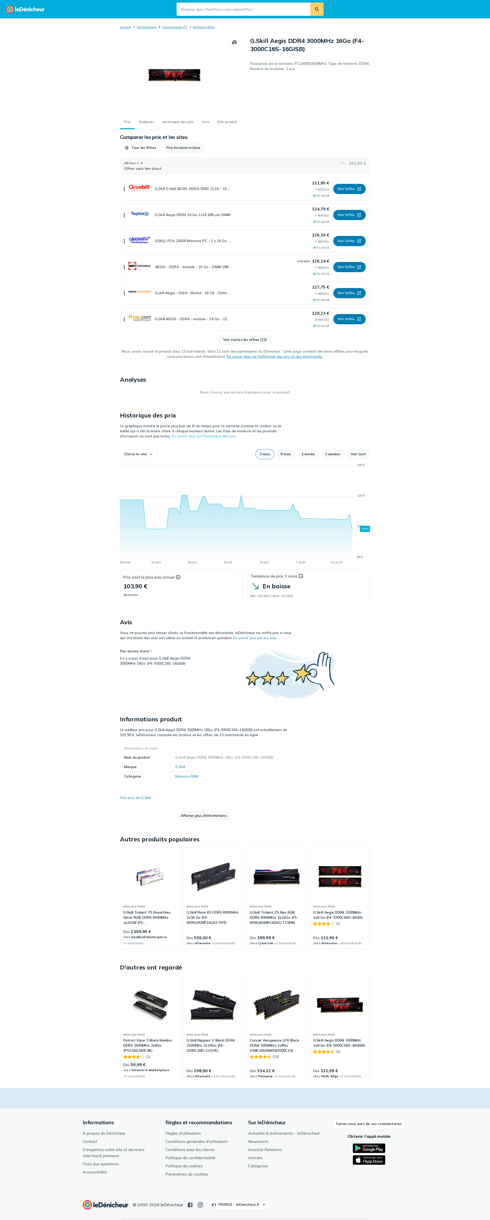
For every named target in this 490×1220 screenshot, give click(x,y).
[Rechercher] (317, 9)
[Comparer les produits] (234, 42)
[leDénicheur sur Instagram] (200, 1204)
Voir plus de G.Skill (135, 797)
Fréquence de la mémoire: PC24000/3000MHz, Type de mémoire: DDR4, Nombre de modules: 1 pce (310, 66)
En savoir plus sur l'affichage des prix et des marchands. (275, 356)
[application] (245, 514)
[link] (150, 898)
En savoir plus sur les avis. (255, 638)
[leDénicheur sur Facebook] (190, 1204)
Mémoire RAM (204, 27)
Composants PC (174, 27)
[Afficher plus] (124, 189)
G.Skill (180, 766)
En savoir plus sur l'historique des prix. (204, 436)
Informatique (147, 27)
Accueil (125, 27)
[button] (140, 148)
